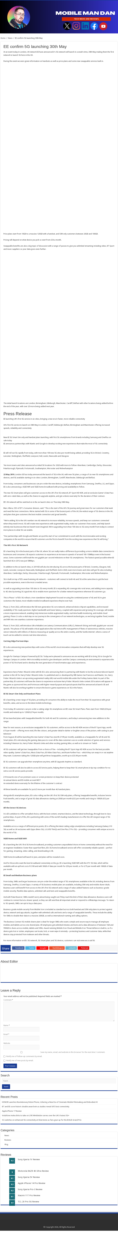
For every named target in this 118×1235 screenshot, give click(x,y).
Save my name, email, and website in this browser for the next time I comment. (72, 1052)
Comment (8, 1000)
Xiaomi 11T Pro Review (29, 1195)
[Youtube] (64, 1223)
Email (6, 1034)
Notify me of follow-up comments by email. (24, 1056)
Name (6, 1025)
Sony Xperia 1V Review (29, 1159)
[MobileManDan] (59, 16)
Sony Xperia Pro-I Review (30, 1189)
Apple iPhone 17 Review (12, 1111)
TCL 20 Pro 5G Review (28, 1201)
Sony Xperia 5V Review (29, 1177)
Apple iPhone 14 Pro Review (31, 1183)
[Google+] (56, 1223)
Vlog (6, 1144)
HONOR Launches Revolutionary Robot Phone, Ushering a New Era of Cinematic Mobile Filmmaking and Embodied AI (50, 1102)
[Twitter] (59, 1223)
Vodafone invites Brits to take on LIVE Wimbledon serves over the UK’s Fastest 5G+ (35, 1115)
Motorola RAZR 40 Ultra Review (33, 1171)
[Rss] (54, 1223)
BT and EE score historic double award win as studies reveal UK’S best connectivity (35, 1106)
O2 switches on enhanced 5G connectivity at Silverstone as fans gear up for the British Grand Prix (41, 1120)
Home (3, 38)
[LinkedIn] (62, 1223)
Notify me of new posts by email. (19, 1060)
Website (6, 1043)
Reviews (7, 1140)
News (10, 38)
